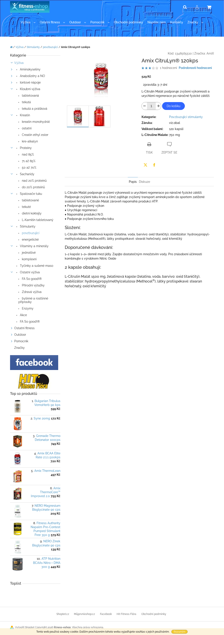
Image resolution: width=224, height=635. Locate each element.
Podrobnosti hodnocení (195, 68)
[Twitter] (145, 165)
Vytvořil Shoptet (24, 627)
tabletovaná (30, 95)
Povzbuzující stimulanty (186, 117)
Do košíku (173, 106)
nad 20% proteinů (34, 180)
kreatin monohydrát (35, 121)
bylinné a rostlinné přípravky (33, 300)
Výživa (19, 63)
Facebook (106, 614)
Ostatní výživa (29, 272)
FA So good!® (31, 279)
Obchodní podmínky (153, 614)
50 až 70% (28, 167)
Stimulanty (27, 226)
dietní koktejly (31, 213)
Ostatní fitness (24, 328)
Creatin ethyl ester (34, 135)
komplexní (29, 259)
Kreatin (24, 115)
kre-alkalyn (29, 141)
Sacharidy (26, 174)
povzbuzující (30, 233)
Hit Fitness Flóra (126, 614)
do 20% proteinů (33, 187)
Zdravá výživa (31, 292)
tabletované (30, 200)
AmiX (210, 53)
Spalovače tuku (30, 193)
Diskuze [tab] (144, 181)
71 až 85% (28, 161)
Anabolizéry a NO (32, 76)
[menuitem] (28, 22)
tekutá (26, 102)
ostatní (26, 128)
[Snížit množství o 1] (144, 106)
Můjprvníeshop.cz (84, 614)
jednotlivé (28, 252)
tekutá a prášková (34, 108)
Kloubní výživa (29, 89)
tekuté (26, 207)
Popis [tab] (133, 181)
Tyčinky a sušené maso (36, 265)
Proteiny (25, 148)
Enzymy (27, 308)
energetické (30, 239)
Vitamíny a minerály (34, 246)
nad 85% (27, 154)
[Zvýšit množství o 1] (158, 106)
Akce (23, 315)
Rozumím (179, 631)
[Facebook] (154, 165)
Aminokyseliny (29, 69)
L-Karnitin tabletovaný (37, 220)
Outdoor (20, 334)
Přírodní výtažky (33, 285)
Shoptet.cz (62, 614)
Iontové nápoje (30, 82)
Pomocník (21, 341)
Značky (19, 347)
